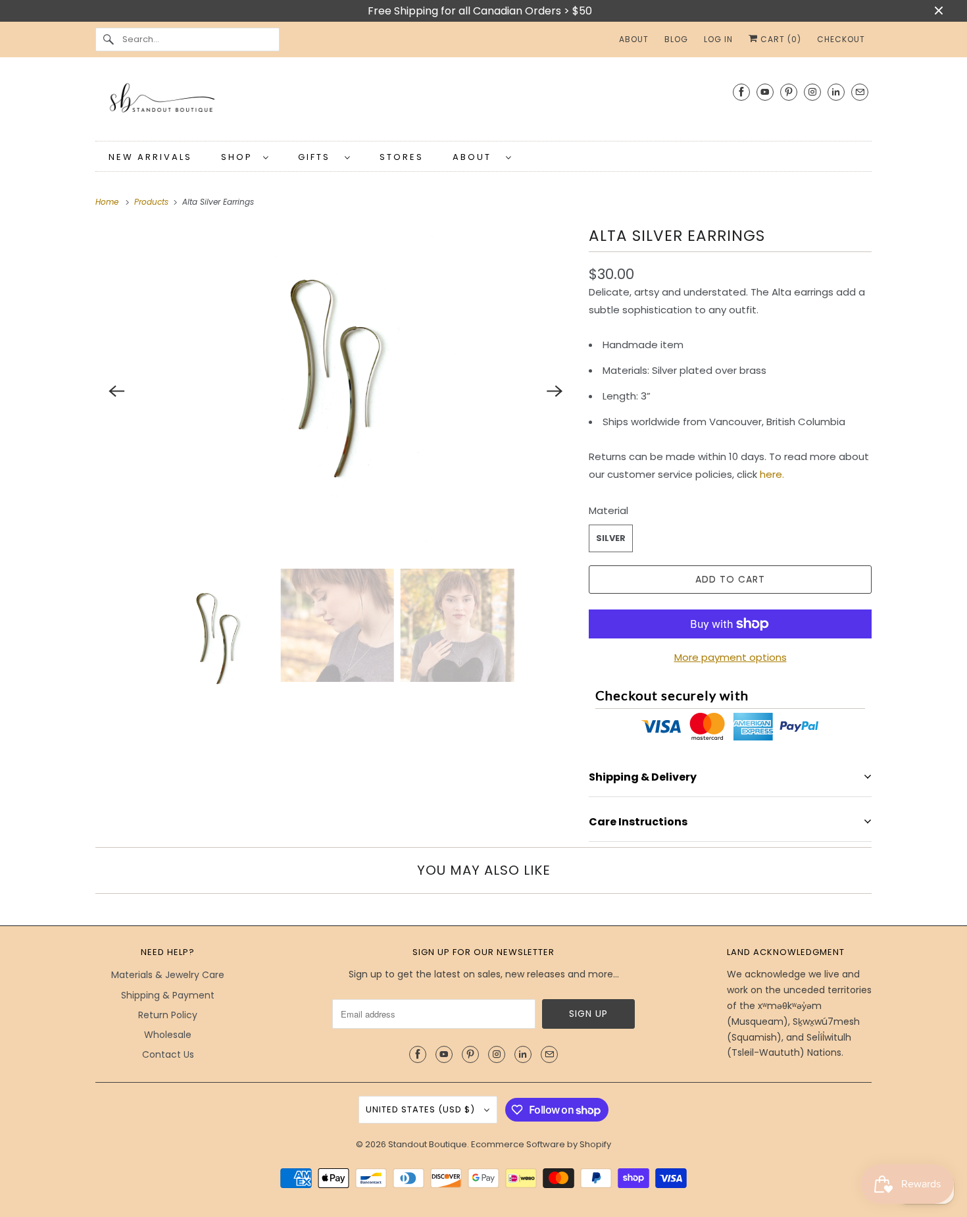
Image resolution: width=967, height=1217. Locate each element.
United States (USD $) (422, 1109)
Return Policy (167, 1015)
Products (152, 201)
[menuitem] (245, 156)
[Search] (108, 39)
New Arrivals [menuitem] (150, 157)
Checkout (841, 39)
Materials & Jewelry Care (167, 974)
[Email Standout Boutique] (859, 92)
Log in (718, 39)
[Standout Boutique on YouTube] (765, 92)
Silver (611, 538)
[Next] (554, 390)
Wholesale (167, 1034)
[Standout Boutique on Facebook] (741, 92)
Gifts (318, 157)
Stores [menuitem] (402, 157)
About (476, 157)
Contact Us (168, 1054)
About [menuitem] (634, 39)
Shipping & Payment (167, 995)
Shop (239, 157)
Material (608, 510)
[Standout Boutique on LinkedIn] (836, 92)
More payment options (730, 657)
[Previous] (116, 390)
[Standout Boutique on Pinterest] (788, 92)
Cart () (779, 39)
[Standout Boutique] (483, 102)
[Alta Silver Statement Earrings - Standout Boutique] (335, 391)
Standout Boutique (427, 1144)
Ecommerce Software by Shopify (541, 1144)
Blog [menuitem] (676, 39)
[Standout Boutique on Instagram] (812, 92)
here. (773, 474)
